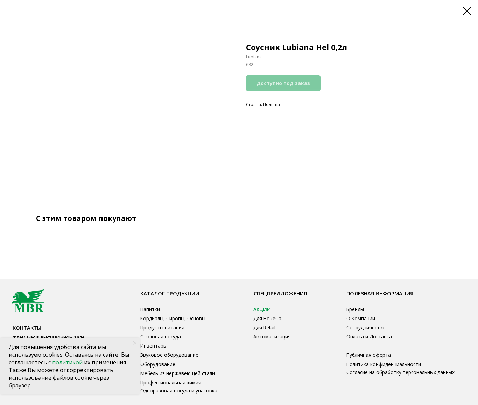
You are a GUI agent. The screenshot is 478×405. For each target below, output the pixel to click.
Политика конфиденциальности (383, 364)
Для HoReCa (267, 318)
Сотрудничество (366, 327)
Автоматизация (272, 336)
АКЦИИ (262, 309)
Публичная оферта (368, 354)
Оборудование (157, 364)
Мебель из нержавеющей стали (177, 373)
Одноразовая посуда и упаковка (178, 390)
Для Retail (264, 327)
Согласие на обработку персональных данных (400, 372)
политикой (68, 362)
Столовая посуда (160, 336)
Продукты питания (162, 327)
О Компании (360, 318)
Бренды (355, 309)
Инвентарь (153, 345)
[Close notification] (134, 343)
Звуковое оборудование (169, 354)
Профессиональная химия (170, 382)
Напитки (150, 309)
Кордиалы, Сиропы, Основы (172, 318)
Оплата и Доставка (369, 336)
